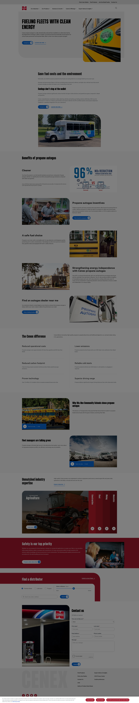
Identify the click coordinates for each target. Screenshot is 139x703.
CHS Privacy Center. (16, 701)
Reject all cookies (100, 699)
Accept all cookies (90, 699)
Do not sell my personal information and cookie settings (118, 699)
